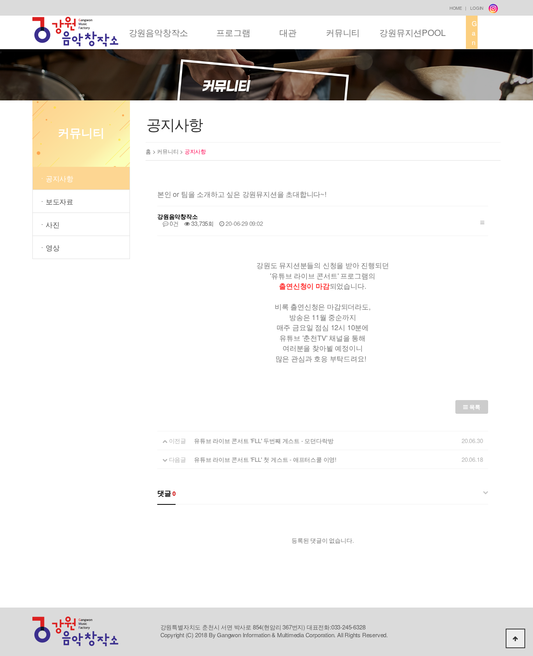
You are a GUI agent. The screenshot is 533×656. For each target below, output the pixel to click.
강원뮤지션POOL (412, 32)
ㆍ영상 (49, 247)
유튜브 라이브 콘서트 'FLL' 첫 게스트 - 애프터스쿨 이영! (265, 459)
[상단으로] (515, 638)
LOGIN (476, 8)
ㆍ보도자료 (56, 201)
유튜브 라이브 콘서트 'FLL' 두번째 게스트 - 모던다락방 (263, 440)
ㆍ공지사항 (56, 178)
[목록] (482, 221)
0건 (174, 223)
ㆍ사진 (49, 224)
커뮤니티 (343, 32)
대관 (288, 32)
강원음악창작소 (158, 32)
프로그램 (233, 32)
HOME (455, 8)
